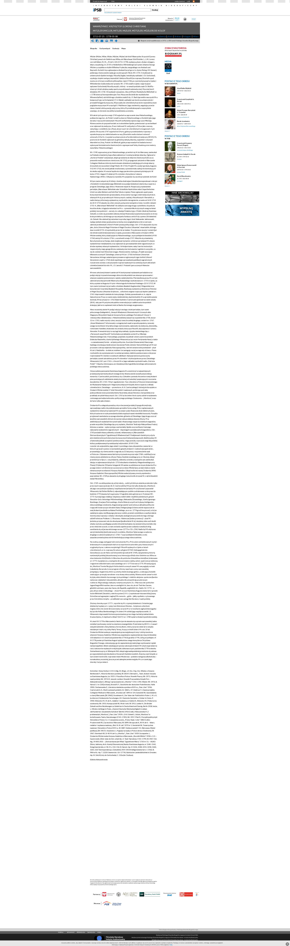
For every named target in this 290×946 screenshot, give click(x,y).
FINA (112, 1)
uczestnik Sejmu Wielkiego (185, 150)
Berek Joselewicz (183, 121)
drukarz (178, 36)
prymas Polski (181, 172)
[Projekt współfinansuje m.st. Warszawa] (197, 894)
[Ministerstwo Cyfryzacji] (108, 894)
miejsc (99, 932)
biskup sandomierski (183, 117)
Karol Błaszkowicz (184, 176)
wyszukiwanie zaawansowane (113, 12)
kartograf (179, 181)
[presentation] (93, 48)
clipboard (97, 40)
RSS (194, 1)
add (116, 40)
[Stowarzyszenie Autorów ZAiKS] (170, 894)
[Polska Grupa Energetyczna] (111, 903)
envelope (101, 40)
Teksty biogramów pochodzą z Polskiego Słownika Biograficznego (178, 929)
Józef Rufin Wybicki (184, 88)
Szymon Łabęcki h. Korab (186, 154)
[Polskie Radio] (186, 894)
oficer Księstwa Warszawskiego (186, 126)
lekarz (196, 36)
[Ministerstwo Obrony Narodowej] (118, 894)
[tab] (94, 48)
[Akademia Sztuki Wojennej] (130, 894)
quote (111, 40)
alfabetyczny (81, 932)
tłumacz (179, 159)
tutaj (170, 945)
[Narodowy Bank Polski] (149, 894)
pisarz (170, 36)
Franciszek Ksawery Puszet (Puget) (184, 144)
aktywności (70, 932)
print (106, 40)
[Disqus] (124, 792)
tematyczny (91, 932)
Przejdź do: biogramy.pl (100, 1)
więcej (166, 131)
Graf (168, 73)
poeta (178, 106)
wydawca (161, 36)
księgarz (187, 36)
